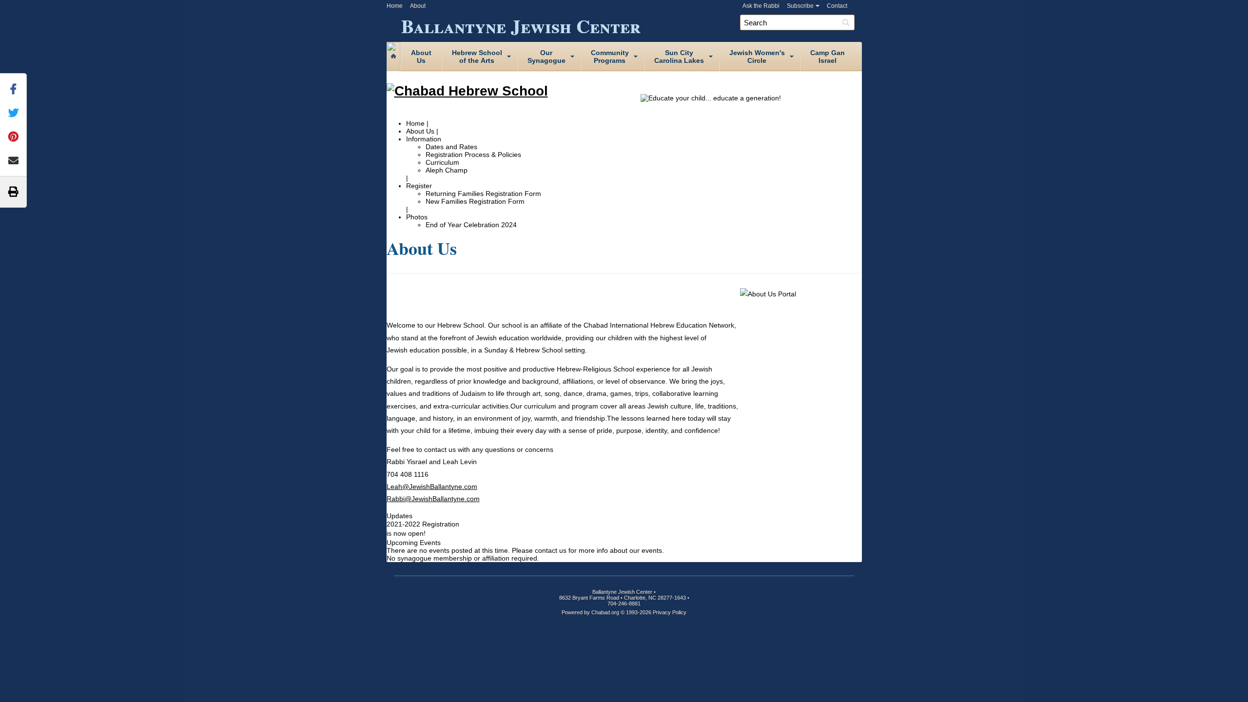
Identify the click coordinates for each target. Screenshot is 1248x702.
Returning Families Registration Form (483, 193)
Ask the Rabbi (761, 5)
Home (395, 5)
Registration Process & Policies (473, 154)
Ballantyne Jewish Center (521, 24)
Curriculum (442, 162)
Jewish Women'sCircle (757, 56)
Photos (417, 217)
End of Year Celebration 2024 (471, 225)
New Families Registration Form (475, 201)
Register (419, 186)
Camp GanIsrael (827, 56)
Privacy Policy (669, 612)
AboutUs (421, 56)
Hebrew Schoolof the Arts (477, 56)
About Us (420, 131)
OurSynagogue (546, 56)
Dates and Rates (451, 147)
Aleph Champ (447, 170)
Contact (837, 5)
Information (423, 139)
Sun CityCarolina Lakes (679, 56)
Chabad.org (605, 612)
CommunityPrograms (610, 56)
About (418, 5)
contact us (550, 550)
